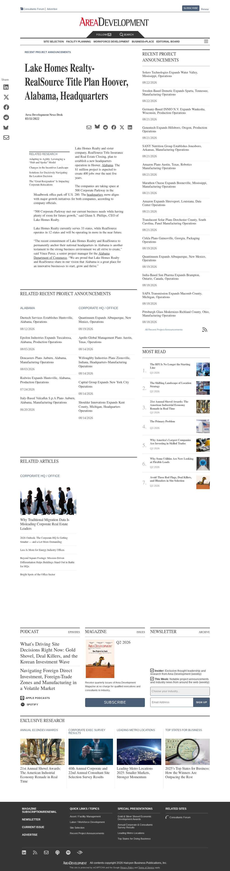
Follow (102, 34)
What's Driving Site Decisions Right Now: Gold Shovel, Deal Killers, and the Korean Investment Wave (49, 653)
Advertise (52, 9)
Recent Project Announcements (48, 52)
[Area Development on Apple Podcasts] (58, 853)
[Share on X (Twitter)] (7, 97)
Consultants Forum (33, 9)
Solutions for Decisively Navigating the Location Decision (48, 174)
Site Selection (77, 827)
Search (129, 34)
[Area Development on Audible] (80, 853)
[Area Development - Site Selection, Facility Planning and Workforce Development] (115, 22)
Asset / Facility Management (85, 816)
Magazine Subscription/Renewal (39, 810)
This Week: (179, 681)
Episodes (74, 632)
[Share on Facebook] (7, 108)
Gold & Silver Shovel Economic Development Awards (134, 817)
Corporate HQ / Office (98, 308)
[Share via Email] (7, 138)
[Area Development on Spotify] (69, 853)
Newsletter (31, 819)
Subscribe (191, 8)
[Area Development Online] (75, 863)
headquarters (95, 194)
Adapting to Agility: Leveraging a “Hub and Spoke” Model (47, 160)
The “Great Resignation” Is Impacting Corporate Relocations (49, 182)
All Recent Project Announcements (164, 329)
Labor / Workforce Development (87, 822)
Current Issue (33, 827)
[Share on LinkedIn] (7, 87)
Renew (205, 9)
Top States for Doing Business (134, 838)
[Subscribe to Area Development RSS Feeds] (36, 853)
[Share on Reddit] (7, 118)
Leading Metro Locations (131, 833)
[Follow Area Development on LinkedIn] (25, 853)
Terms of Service (146, 868)
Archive (204, 632)
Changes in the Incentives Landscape (48, 167)
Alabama (107, 165)
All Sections (206, 41)
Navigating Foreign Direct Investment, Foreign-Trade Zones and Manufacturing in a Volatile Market (48, 679)
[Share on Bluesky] (7, 128)
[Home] (47, 853)
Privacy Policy (127, 868)
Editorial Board (168, 41)
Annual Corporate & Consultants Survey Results (135, 826)
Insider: (178, 672)
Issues (141, 632)
